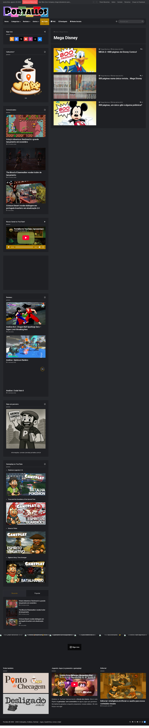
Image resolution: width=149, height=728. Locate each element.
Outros (35, 21)
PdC (54, 21)
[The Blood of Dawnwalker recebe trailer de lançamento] (26, 159)
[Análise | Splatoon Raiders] (26, 346)
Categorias (15, 21)
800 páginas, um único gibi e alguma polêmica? (120, 105)
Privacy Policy (82, 726)
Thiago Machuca (105, 49)
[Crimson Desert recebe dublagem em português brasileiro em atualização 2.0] (26, 192)
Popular (37, 593)
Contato (119, 2)
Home (6, 21)
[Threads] (35, 39)
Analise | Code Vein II (15, 391)
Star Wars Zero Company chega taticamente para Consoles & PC (59, 2)
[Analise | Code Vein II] (26, 377)
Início (56, 32)
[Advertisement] (99, 10)
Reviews (26, 21)
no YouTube (61, 699)
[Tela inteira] (43, 247)
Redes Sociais (76, 21)
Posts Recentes (105, 2)
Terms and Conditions (69, 726)
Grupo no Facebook (138, 2)
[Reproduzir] (9, 247)
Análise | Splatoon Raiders (17, 360)
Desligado (63, 21)
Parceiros (127, 2)
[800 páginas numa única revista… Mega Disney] (75, 87)
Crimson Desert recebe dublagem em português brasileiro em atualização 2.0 (31, 621)
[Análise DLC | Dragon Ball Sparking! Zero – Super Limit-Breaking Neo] (26, 313)
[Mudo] (40, 247)
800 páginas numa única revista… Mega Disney (120, 78)
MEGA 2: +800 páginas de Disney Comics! (118, 52)
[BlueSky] (40, 39)
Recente (15, 593)
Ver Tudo (45, 21)
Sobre (113, 2)
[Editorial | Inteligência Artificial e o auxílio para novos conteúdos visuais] (123, 686)
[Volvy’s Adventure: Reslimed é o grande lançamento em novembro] (26, 126)
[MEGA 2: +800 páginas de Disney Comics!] (75, 60)
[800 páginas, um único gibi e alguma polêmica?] (75, 113)
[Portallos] (26, 11)
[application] (26, 238)
